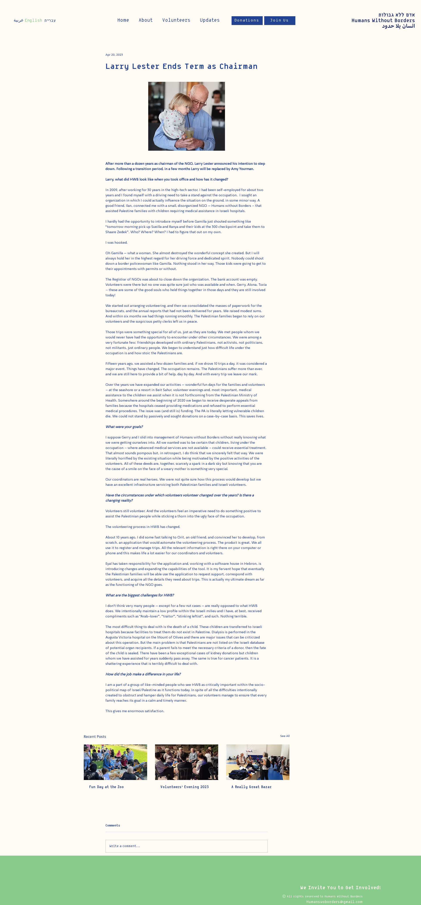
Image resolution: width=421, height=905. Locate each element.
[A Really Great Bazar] (257, 762)
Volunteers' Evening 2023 (184, 787)
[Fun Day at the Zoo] (115, 762)
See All (285, 736)
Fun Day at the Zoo (106, 787)
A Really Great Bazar (251, 787)
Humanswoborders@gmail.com (334, 902)
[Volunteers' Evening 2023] (186, 762)
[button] (209, 20)
